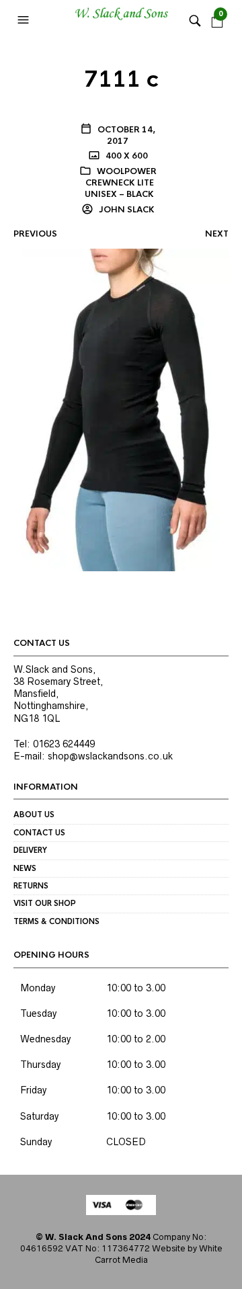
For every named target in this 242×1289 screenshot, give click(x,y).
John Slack (126, 209)
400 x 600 (126, 156)
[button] (25, 20)
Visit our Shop (44, 903)
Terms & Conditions (56, 921)
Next (217, 233)
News (24, 868)
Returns (30, 885)
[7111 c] (121, 409)
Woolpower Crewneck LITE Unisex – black (121, 183)
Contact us (39, 832)
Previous (35, 233)
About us (33, 814)
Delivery (30, 850)
